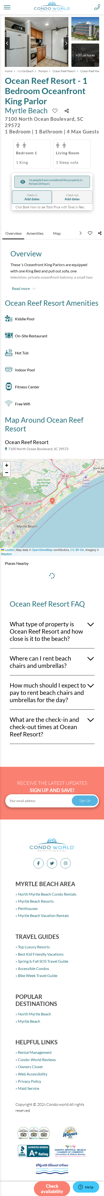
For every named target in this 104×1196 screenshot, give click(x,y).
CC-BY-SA (77, 550)
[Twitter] (52, 863)
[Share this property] (67, 110)
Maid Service (28, 1088)
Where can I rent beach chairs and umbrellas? (40, 662)
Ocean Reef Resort (63, 71)
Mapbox (6, 554)
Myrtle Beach (25, 71)
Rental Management (34, 1052)
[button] (52, 502)
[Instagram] (65, 863)
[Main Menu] (7, 7)
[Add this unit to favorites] (89, 233)
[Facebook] (38, 863)
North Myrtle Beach (34, 1014)
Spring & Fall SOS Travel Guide (42, 961)
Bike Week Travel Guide (37, 975)
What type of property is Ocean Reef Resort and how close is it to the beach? (46, 631)
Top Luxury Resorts (33, 946)
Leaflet (9, 550)
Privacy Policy (29, 1081)
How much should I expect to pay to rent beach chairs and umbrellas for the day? (48, 692)
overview (13, 233)
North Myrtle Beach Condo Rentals (46, 894)
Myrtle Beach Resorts (35, 901)
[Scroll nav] (81, 233)
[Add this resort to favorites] (54, 110)
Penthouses (27, 908)
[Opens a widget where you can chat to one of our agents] (86, 1187)
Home (8, 71)
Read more (21, 288)
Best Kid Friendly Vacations (40, 954)
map (57, 233)
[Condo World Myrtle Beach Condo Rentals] (52, 851)
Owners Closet (30, 1066)
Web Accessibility (32, 1074)
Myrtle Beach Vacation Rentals (43, 915)
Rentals (43, 71)
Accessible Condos (33, 968)
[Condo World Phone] (97, 7)
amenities (35, 233)
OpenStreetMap (42, 550)
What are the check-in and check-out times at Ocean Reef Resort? (44, 727)
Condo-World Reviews (36, 1059)
